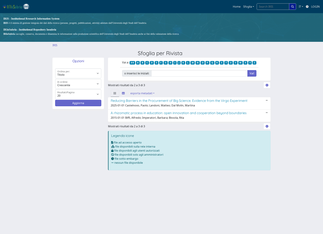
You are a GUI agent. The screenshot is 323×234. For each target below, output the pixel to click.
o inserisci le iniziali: (136, 73)
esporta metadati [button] (141, 93)
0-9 (132, 62)
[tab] (115, 93)
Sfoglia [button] (247, 6)
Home (237, 6)
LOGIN (315, 6)
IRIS (54, 45)
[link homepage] (17, 7)
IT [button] (300, 6)
